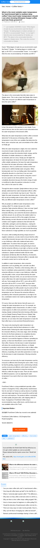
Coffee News (17, 6)
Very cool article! (20, 429)
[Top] (38, 491)
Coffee (5, 436)
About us (19, 540)
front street (33, 436)
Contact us (25, 540)
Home (8, 6)
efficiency (25, 436)
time (4, 438)
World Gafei (20, 539)
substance (10, 438)
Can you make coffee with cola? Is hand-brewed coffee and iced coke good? (20, 488)
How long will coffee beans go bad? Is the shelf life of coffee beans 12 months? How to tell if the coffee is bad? (20, 491)
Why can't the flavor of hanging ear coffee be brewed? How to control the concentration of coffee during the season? (20, 510)
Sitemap (14, 540)
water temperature (14, 436)
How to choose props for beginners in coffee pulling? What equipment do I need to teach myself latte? (20, 502)
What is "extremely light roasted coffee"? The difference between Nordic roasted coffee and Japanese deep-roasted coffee (20, 494)
